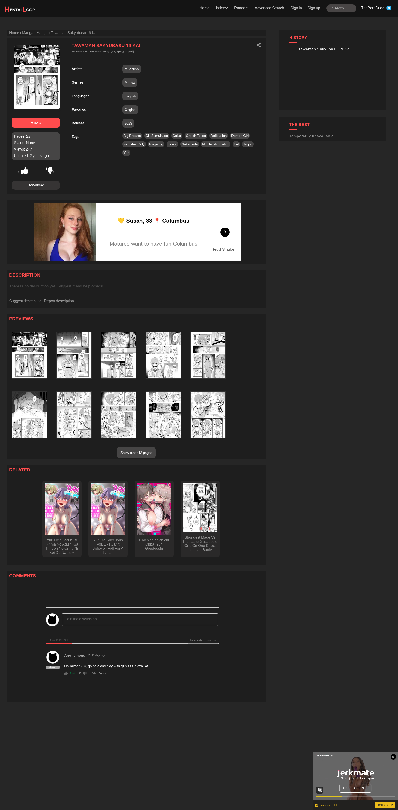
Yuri (126, 153)
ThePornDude (372, 8)
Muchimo (132, 69)
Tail (236, 144)
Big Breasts (132, 136)
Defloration (219, 136)
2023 (128, 123)
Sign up (313, 8)
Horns (172, 144)
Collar (177, 136)
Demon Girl (240, 136)
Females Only (134, 144)
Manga (130, 82)
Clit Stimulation (157, 136)
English (130, 96)
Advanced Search (269, 8)
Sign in (296, 8)
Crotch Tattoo (196, 136)
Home (204, 8)
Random (241, 8)
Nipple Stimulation (215, 144)
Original (130, 110)
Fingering (156, 144)
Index (220, 8)
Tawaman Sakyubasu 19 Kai (324, 49)
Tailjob (247, 144)
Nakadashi (189, 144)
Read (35, 122)
